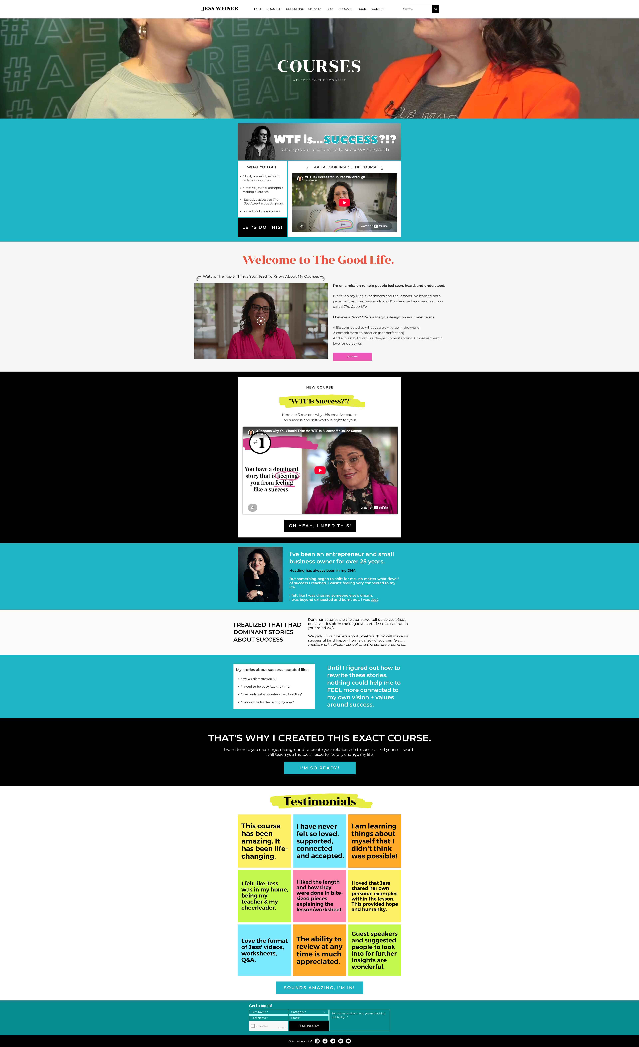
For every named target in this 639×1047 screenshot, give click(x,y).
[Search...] (435, 9)
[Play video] (261, 321)
